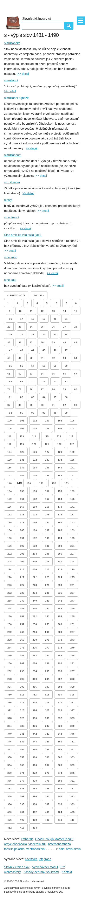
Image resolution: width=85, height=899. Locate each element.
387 (72, 788)
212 (60, 561)
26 (53, 326)
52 (53, 358)
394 (9, 804)
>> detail (23, 73)
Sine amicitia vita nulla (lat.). (22, 234)
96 (32, 413)
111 (72, 428)
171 (72, 507)
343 (47, 734)
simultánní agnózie (16, 97)
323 (22, 710)
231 (72, 585)
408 (35, 820)
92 (64, 405)
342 (35, 734)
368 (60, 765)
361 (47, 757)
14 (64, 311)
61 (8, 373)
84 (43, 397)
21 (66, 319)
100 (9, 420)
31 (32, 334)
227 (22, 585)
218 (60, 569)
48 (8, 358)
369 (72, 765)
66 (64, 373)
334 (9, 726)
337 (47, 726)
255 (72, 616)
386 (60, 788)
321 (72, 702)
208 (9, 561)
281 (22, 655)
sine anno (10, 257)
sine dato (10, 279)
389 (22, 796)
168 (35, 507)
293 (22, 671)
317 (22, 702)
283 (47, 655)
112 (9, 436)
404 (60, 812)
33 (55, 334)
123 (72, 444)
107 (22, 428)
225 (72, 577)
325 (47, 710)
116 (59, 436)
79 (64, 389)
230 (60, 585)
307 (47, 687)
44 (32, 350)
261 (72, 624)
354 (35, 749)
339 (72, 726)
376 (9, 781)
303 (72, 679)
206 (60, 554)
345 (72, 734)
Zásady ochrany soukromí (41, 872)
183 (72, 522)
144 (35, 475)
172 (9, 514)
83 (32, 397)
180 (35, 522)
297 (72, 671)
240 (35, 600)
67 (75, 373)
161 (22, 499)
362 (60, 757)
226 (9, 585)
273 (72, 640)
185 (22, 530)
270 (35, 640)
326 (60, 710)
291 (72, 663)
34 (66, 334)
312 (34, 694)
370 (9, 773)
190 (9, 538)
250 (9, 616)
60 (66, 366)
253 (47, 616)
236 (60, 593)
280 (9, 655)
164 (60, 499)
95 (21, 413)
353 (22, 749)
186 (35, 530)
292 (9, 671)
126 (35, 452)
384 (35, 788)
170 (60, 507)
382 (9, 788)
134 (60, 460)
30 (21, 334)
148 (9, 483)
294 (35, 671)
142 (9, 475)
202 (9, 554)
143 (22, 475)
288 (35, 663)
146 (60, 475)
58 (43, 366)
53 (64, 358)
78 (53, 389)
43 (21, 350)
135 (72, 460)
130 (9, 460)
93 (75, 405)
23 (20, 326)
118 (9, 444)
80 (75, 389)
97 (43, 413)
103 (47, 420)
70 (32, 381)
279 (72, 647)
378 (35, 781)
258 (35, 624)
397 (47, 804)
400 (9, 812)
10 (20, 311)
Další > (39, 295)
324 (35, 710)
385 (47, 788)
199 (47, 546)
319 (47, 702)
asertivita (31, 859)
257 (22, 624)
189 (72, 530)
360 (35, 757)
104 (60, 420)
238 (9, 600)
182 (60, 522)
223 (47, 577)
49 (20, 358)
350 (60, 741)
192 (35, 538)
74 (8, 389)
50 (31, 358)
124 (9, 452)
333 (72, 718)
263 (22, 632)
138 (35, 467)
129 (72, 452)
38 (42, 342)
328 (9, 718)
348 (35, 741)
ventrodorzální (35, 849)
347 (22, 741)
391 (47, 796)
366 (35, 765)
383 (22, 788)
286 (9, 663)
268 (9, 640)
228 (35, 585)
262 (9, 632)
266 (60, 632)
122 (59, 444)
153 (66, 483)
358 (9, 757)
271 (47, 640)
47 (66, 350)
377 (22, 781)
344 (60, 734)
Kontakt (67, 872)
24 (31, 326)
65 (53, 373)
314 (60, 694)
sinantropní (11, 217)
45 (43, 350)
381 (72, 781)
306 (35, 687)
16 (10, 319)
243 (72, 600)
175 (47, 514)
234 (35, 593)
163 (47, 499)
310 (9, 694)
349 (47, 741)
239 (22, 600)
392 (60, 796)
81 (10, 397)
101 (22, 420)
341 (22, 734)
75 (20, 389)
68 (10, 381)
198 (35, 546)
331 (47, 718)
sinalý (8, 199)
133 (47, 460)
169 (47, 507)
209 (22, 561)
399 (72, 804)
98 (55, 413)
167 (22, 507)
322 (9, 710)
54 (75, 358)
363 (72, 757)
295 (47, 671)
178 (9, 522)
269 (22, 640)
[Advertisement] (42, 6)
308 (60, 687)
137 (22, 467)
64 (42, 373)
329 (22, 718)
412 (9, 827)
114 (34, 436)
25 (42, 326)
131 (22, 460)
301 (47, 679)
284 (60, 655)
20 (55, 319)
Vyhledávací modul (45, 867)
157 (47, 491)
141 (72, 467)
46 (55, 350)
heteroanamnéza (59, 844)
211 (47, 561)
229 (47, 585)
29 (10, 334)
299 (22, 679)
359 (22, 757)
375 (72, 773)
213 (72, 561)
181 (47, 522)
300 (35, 679)
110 (60, 428)
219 (72, 569)
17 (21, 319)
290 (60, 663)
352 (9, 749)
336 (35, 726)
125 (22, 452)
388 (9, 796)
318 (35, 702)
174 (35, 514)
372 (35, 773)
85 (55, 397)
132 (35, 460)
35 (8, 342)
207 (72, 554)
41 (75, 342)
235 (47, 593)
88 (20, 405)
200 (60, 546)
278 (60, 647)
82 (21, 397)
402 (35, 812)
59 (55, 366)
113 (22, 436)
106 (9, 428)
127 (47, 452)
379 (47, 781)
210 (35, 561)
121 (47, 444)
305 (22, 687)
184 (9, 530)
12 (42, 311)
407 (22, 820)
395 (22, 804)
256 (9, 624)
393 (72, 796)
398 (60, 804)
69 (21, 381)
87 (8, 405)
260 (60, 624)
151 (41, 483)
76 (31, 389)
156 (35, 491)
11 (31, 311)
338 (60, 726)
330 (35, 718)
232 (9, 593)
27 (64, 326)
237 (72, 593)
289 (47, 663)
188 (60, 530)
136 (9, 467)
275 (22, 647)
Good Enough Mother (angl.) (54, 839)
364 (9, 765)
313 (47, 694)
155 (22, 491)
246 (35, 608)
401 (22, 812)
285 (72, 655)
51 (42, 358)
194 (60, 538)
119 (22, 444)
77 (42, 389)
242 (60, 600)
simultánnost (12, 155)
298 (9, 679)
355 (47, 749)
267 (72, 632)
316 (9, 702)
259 (47, 624)
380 (60, 781)
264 (35, 632)
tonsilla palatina (14, 849)
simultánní (11, 80)
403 (47, 812)
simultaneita (12, 43)
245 (22, 608)
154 (9, 491)
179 (22, 522)
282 (35, 655)
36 (20, 342)
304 (9, 687)
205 (47, 554)
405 (72, 812)
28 (75, 326)
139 (47, 467)
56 (21, 366)
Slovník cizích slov (17, 867)
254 (60, 616)
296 (60, 671)
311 (22, 694)
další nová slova (70, 849)
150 (29, 483)
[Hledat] (68, 26)
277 (47, 647)
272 (60, 640)
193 (47, 538)
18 (32, 319)
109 (47, 428)
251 (22, 616)
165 (72, 499)
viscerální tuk (37, 844)
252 (35, 616)
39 (53, 342)
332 (60, 718)
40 (64, 342)
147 (72, 475)
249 (72, 608)
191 (22, 538)
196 (9, 546)
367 (47, 765)
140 (60, 467)
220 (9, 577)
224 (60, 577)
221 (22, 577)
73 (66, 381)
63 (31, 373)
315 (72, 694)
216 (35, 569)
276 (35, 647)
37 (31, 342)
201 (72, 546)
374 (60, 773)
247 (47, 608)
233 (22, 593)
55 (10, 366)
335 (22, 726)
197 (22, 546)
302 (60, 679)
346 (9, 741)
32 (43, 334)
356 (60, 749)
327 (72, 710)
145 (47, 475)
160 (9, 499)
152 (54, 483)
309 (72, 687)
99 (66, 413)
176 (60, 514)
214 (9, 569)
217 (47, 569)
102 (35, 420)
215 (22, 569)
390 (35, 796)
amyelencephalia (15, 844)
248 (60, 608)
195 (72, 538)
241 (47, 600)
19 (43, 319)
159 (72, 491)
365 (22, 765)
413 (22, 827)
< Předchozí (16, 295)
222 (35, 577)
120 (34, 444)
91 (53, 405)
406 (9, 820)
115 (47, 436)
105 (72, 420)
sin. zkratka (12, 182)
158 (60, 491)
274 (9, 647)
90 (42, 405)
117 (71, 436)
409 (47, 820)
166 (9, 507)
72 (55, 381)
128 (60, 452)
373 (47, 773)
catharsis (27, 839)
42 (10, 350)
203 (22, 554)
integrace (45, 859)
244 (9, 608)
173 (22, 514)
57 (32, 366)
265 (47, 632)
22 (8, 326)
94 (10, 413)
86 (66, 397)
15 (75, 311)
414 (35, 827)
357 (72, 749)
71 (43, 381)
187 (47, 530)
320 (60, 702)
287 (22, 663)
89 (31, 405)
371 (22, 773)
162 (35, 499)
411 (72, 820)
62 (20, 373)
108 (35, 428)
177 (72, 514)
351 (72, 741)
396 (35, 804)
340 (9, 734)
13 (53, 311)
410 (60, 820)
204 (35, 554)
